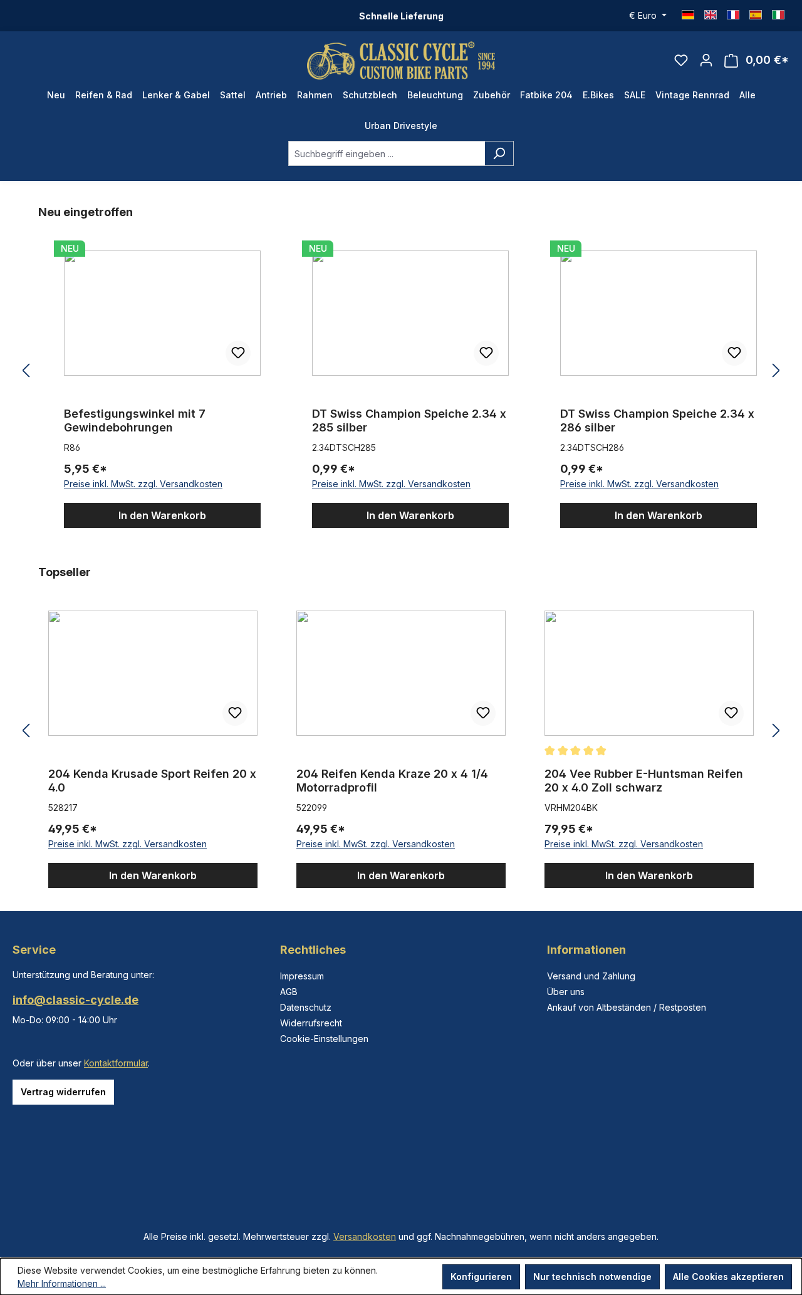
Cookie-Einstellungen (324, 1038)
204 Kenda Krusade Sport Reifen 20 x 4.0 (152, 780)
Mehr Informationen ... (62, 1283)
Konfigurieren (481, 1276)
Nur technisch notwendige (592, 1276)
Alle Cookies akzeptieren (728, 1276)
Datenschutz (305, 1007)
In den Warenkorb (162, 515)
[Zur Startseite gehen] (401, 60)
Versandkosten (364, 1236)
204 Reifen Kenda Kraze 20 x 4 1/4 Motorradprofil (392, 780)
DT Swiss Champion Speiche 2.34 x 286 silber (657, 420)
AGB (289, 991)
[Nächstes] (776, 371)
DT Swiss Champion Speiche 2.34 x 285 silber (409, 420)
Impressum (302, 976)
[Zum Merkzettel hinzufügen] (238, 353)
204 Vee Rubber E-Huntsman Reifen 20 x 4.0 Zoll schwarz (643, 780)
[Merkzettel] (681, 60)
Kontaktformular (116, 1063)
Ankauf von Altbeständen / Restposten (626, 1007)
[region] (401, 371)
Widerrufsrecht (311, 1023)
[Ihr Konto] (706, 60)
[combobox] (386, 153)
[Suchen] (499, 153)
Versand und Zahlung (591, 976)
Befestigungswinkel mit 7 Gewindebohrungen (135, 420)
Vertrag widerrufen (63, 1091)
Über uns (566, 991)
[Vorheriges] (25, 371)
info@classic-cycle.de (75, 999)
